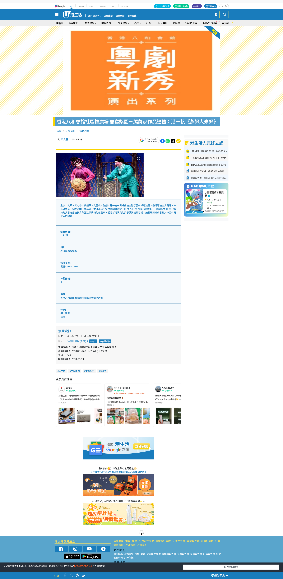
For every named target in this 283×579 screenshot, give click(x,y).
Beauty (103, 6)
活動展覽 (84, 131)
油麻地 (93, 341)
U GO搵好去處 (163, 6)
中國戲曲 (75, 370)
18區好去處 (191, 23)
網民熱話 (118, 554)
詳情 (62, 317)
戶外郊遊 (130, 545)
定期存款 (132, 16)
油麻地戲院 (105, 341)
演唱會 (59, 23)
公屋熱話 (108, 16)
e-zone (124, 6)
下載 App (212, 6)
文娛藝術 (89, 370)
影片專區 (162, 23)
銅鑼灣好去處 (163, 541)
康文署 (64, 139)
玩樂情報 (70, 131)
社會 (217, 541)
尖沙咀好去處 (146, 541)
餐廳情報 (118, 545)
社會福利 (142, 545)
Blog (114, 6)
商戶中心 (196, 6)
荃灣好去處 (193, 541)
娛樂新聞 (120, 16)
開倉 (134, 541)
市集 (127, 541)
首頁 (59, 131)
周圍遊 (176, 23)
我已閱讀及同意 (231, 566)
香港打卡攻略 (210, 23)
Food (91, 6)
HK (71, 6)
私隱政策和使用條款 (83, 565)
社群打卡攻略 (182, 6)
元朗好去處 (178, 541)
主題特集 (226, 23)
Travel (81, 6)
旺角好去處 (207, 541)
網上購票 (65, 313)
